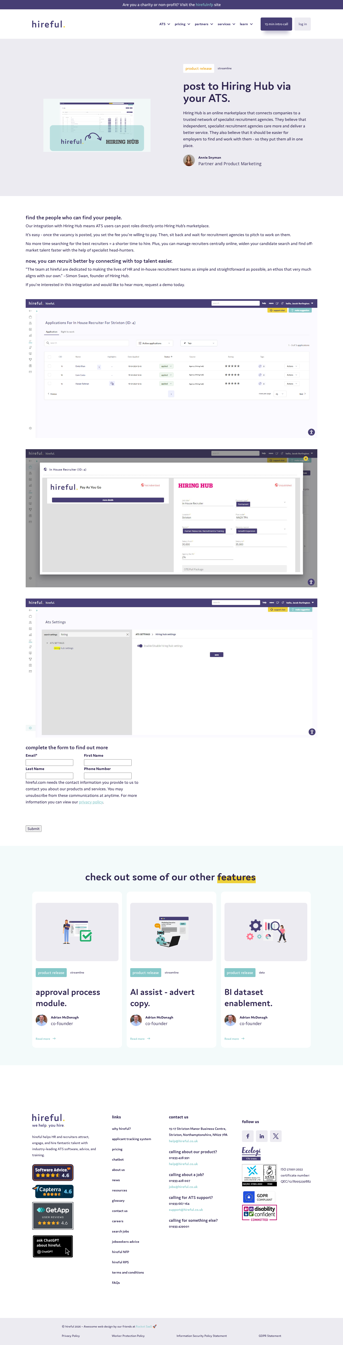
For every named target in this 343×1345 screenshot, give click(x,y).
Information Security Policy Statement (202, 1336)
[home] (48, 24)
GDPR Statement (270, 1336)
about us (118, 1169)
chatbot (118, 1159)
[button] (164, 24)
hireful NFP (120, 1252)
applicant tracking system (131, 1139)
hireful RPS (120, 1262)
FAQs (116, 1282)
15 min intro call (276, 24)
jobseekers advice (125, 1241)
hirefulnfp (205, 4)
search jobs (120, 1231)
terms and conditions (128, 1272)
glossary (118, 1200)
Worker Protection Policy (128, 1336)
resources (119, 1190)
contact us (120, 1210)
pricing (117, 1149)
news (116, 1180)
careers (117, 1221)
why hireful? (121, 1128)
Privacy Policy (71, 1336)
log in (303, 24)
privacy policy (91, 802)
